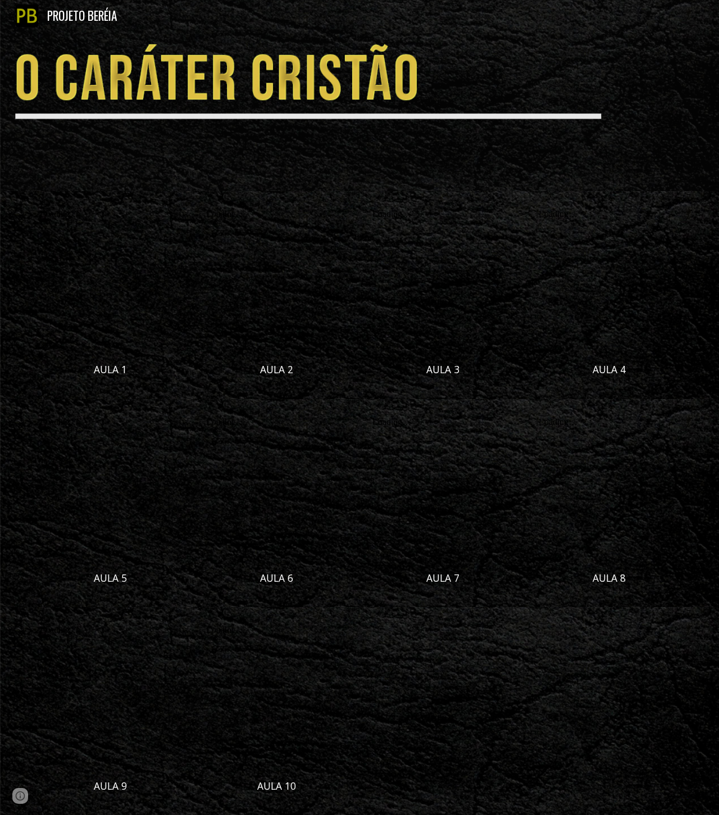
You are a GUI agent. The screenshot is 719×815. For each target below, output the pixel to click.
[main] (110, 370)
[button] (20, 796)
